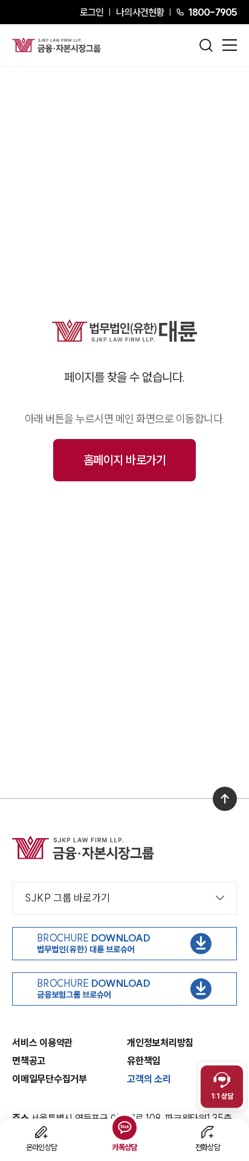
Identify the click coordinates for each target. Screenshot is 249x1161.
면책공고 (28, 1061)
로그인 (91, 12)
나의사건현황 (140, 12)
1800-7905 (212, 12)
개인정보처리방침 (160, 1042)
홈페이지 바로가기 (124, 459)
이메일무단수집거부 (49, 1079)
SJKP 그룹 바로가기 (67, 897)
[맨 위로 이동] (225, 799)
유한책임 (143, 1061)
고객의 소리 (149, 1079)
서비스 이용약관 (42, 1042)
